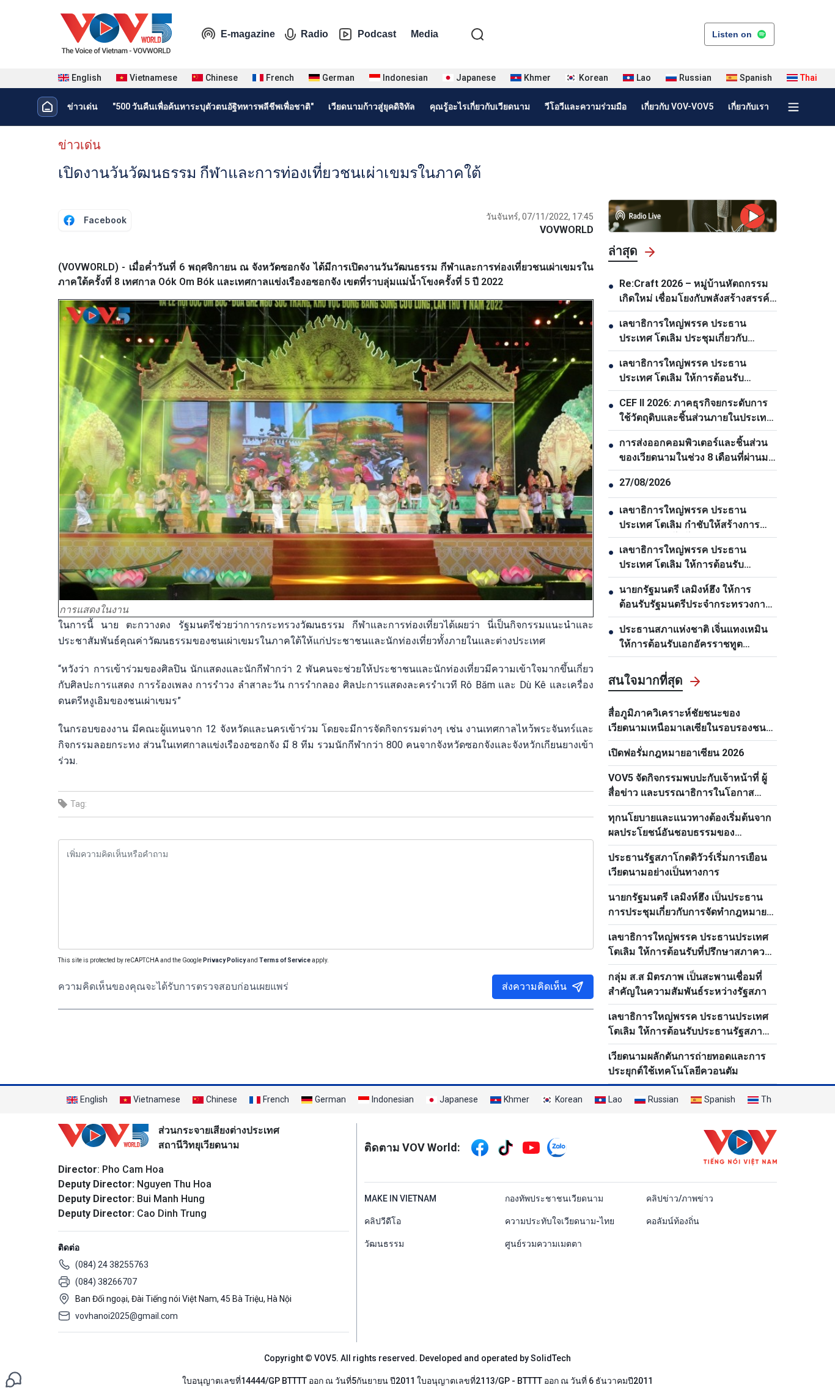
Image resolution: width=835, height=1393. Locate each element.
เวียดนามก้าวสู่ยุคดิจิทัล (371, 106)
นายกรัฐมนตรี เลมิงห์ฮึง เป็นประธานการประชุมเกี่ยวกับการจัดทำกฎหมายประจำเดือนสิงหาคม (687, 905)
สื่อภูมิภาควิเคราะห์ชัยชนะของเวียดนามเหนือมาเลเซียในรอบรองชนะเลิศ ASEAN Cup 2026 (689, 721)
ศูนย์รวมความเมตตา (543, 1244)
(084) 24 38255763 (112, 1264)
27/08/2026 (645, 482)
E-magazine (248, 34)
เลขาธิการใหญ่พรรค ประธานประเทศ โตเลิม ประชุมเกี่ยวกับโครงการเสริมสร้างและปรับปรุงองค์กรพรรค (686, 332)
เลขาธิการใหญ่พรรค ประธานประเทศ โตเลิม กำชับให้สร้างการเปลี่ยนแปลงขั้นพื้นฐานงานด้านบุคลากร (689, 518)
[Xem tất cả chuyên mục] (793, 107)
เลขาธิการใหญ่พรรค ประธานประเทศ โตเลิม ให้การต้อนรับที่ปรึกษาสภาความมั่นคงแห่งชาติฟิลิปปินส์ (692, 945)
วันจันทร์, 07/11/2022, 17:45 (540, 216)
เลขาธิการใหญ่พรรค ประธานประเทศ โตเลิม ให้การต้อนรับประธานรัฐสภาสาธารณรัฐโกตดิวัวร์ (688, 1025)
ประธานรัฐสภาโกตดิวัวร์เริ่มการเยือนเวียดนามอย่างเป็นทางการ (687, 865)
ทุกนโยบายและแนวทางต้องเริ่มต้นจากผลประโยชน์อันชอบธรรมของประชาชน (689, 826)
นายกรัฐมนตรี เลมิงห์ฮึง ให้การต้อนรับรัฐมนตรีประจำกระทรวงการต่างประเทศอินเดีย (695, 598)
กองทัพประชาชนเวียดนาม (554, 1198)
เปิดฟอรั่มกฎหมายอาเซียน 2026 (676, 753)
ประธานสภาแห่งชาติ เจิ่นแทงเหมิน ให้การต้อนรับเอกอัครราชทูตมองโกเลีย (693, 637)
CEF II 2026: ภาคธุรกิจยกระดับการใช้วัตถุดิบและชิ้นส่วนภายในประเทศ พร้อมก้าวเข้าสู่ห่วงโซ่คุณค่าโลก (696, 411)
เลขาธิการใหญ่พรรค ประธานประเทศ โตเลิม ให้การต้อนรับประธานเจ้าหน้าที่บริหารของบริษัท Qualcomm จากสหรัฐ (693, 371)
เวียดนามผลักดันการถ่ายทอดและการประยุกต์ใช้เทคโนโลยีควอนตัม (687, 1063)
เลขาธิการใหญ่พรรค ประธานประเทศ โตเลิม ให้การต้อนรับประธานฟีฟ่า (682, 558)
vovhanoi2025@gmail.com (126, 1316)
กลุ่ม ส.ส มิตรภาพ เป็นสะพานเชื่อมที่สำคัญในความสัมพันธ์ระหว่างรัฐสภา (687, 984)
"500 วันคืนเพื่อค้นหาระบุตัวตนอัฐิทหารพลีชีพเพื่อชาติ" (213, 106)
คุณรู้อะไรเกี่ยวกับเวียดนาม (480, 106)
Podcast (377, 34)
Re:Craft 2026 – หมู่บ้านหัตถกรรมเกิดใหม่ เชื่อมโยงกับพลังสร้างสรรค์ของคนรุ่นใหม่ (694, 292)
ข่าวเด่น (82, 106)
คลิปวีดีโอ (382, 1221)
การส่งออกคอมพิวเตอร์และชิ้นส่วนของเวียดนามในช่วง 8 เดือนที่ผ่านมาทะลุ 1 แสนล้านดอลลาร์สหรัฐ (696, 451)
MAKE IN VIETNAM (400, 1198)
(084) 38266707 (106, 1282)
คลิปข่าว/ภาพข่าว (679, 1198)
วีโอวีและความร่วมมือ (586, 106)
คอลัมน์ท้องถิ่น (672, 1221)
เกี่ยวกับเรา (748, 106)
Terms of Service (285, 960)
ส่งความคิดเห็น (534, 986)
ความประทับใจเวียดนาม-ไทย (559, 1221)
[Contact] (13, 1378)
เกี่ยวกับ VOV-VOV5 (677, 106)
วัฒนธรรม (384, 1244)
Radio (314, 34)
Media (424, 34)
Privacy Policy (224, 960)
